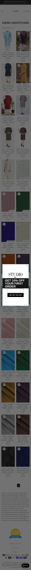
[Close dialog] (27, 265)
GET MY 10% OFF (15, 295)
